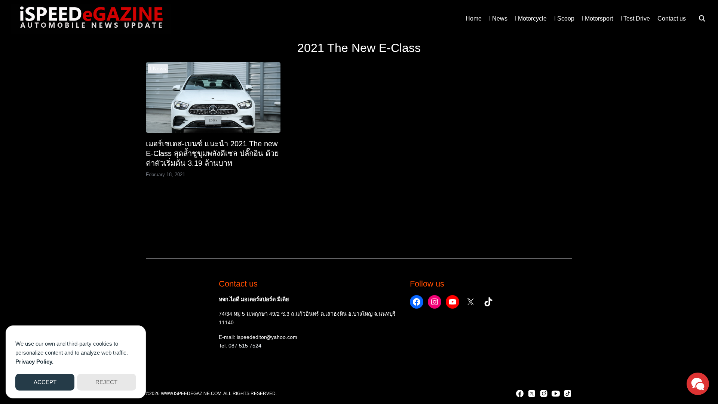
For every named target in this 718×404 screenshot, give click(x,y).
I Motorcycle (531, 18)
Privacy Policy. (34, 361)
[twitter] (531, 393)
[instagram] (543, 393)
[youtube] (555, 393)
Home (474, 18)
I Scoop (564, 18)
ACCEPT (45, 382)
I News (498, 18)
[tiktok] (567, 393)
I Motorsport (597, 18)
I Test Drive (635, 18)
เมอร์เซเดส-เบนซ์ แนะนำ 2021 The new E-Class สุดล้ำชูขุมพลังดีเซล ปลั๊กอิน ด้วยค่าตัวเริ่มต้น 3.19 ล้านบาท (212, 153)
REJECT (106, 382)
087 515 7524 (244, 346)
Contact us (671, 18)
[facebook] (519, 393)
